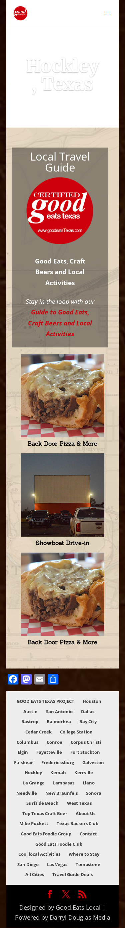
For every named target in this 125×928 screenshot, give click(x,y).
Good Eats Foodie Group (46, 834)
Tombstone (88, 864)
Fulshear (23, 762)
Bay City (88, 721)
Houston (92, 701)
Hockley (33, 772)
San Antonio (59, 711)
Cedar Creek (38, 732)
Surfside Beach (42, 803)
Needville (26, 793)
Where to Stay (84, 854)
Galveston (93, 762)
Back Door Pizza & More (62, 443)
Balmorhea (59, 721)
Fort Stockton (85, 752)
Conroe (54, 742)
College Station (76, 732)
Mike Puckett (33, 823)
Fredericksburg (57, 762)
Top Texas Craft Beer (44, 813)
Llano (89, 783)
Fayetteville (49, 752)
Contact (88, 834)
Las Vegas (57, 864)
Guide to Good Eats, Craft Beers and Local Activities (60, 323)
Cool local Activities (39, 854)
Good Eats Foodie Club (58, 844)
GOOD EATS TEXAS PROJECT (45, 701)
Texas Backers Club (77, 823)
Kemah (58, 772)
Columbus (27, 742)
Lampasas (63, 783)
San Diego (28, 864)
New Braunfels (61, 793)
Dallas (87, 711)
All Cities (34, 874)
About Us (85, 813)
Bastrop (29, 721)
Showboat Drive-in (62, 543)
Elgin (23, 752)
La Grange (34, 783)
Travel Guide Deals (72, 874)
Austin (30, 711)
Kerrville (83, 772)
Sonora (93, 793)
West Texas (79, 803)
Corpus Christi (86, 742)
